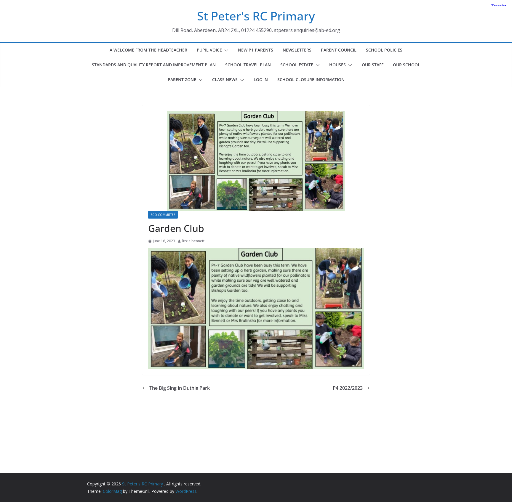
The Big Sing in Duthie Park (179, 388)
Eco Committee (163, 215)
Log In (261, 79)
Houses (337, 65)
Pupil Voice (209, 50)
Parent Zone (182, 79)
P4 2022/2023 (348, 388)
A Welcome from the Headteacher (148, 50)
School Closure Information (311, 79)
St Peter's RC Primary (256, 16)
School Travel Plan (248, 65)
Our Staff (372, 65)
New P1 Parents (255, 50)
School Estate (296, 65)
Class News (225, 79)
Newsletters (297, 50)
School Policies (384, 50)
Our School (406, 65)
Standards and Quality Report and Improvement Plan (154, 65)
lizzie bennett (193, 240)
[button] (225, 50)
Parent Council (338, 50)
